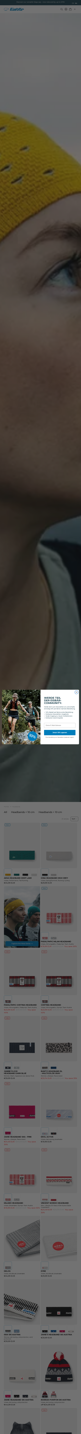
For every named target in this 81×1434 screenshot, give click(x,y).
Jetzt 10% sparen (60, 732)
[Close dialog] (76, 692)
